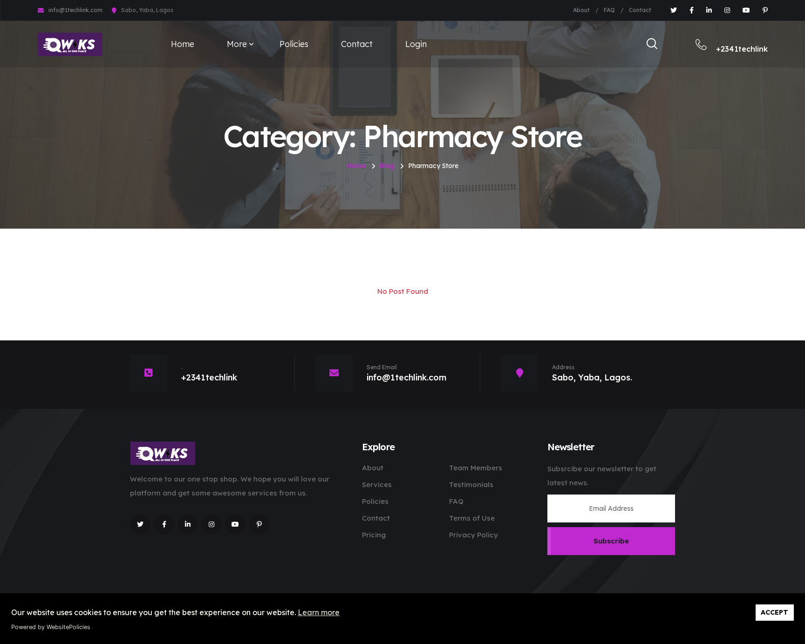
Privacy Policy (473, 534)
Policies (294, 44)
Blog (387, 166)
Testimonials (471, 484)
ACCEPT (774, 612)
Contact (640, 10)
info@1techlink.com (75, 10)
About (581, 10)
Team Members (475, 467)
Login (416, 44)
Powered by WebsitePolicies (50, 627)
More (237, 44)
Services (377, 484)
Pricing (374, 534)
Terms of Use (472, 518)
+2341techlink (742, 45)
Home (182, 44)
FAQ (609, 10)
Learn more (319, 612)
